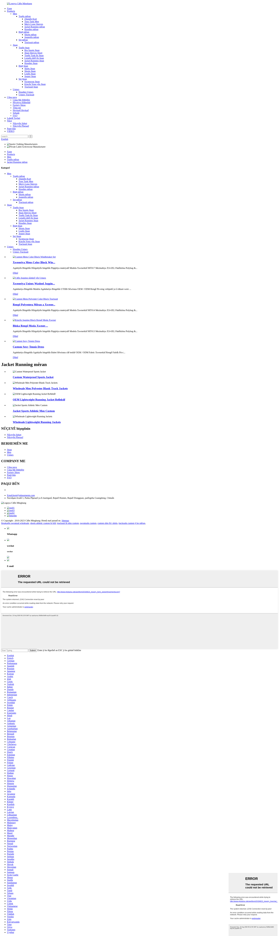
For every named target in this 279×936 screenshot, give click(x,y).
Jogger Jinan (30, 76)
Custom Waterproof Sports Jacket (33, 377)
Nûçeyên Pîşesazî (21, 126)
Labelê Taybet (13, 118)
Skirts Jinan (29, 68)
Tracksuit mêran (31, 42)
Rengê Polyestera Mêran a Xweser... (34, 304)
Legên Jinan (30, 74)
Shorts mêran (30, 34)
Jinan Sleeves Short (33, 53)
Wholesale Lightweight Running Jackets (37, 422)
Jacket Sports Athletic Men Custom (34, 410)
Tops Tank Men (31, 21)
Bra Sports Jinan (32, 50)
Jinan (15, 45)
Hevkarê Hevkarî (21, 110)
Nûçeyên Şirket (20, 123)
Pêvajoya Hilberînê (21, 102)
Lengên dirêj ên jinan (34, 58)
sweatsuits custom (88, 523)
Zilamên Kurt (30, 19)
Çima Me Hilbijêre (21, 100)
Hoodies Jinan (30, 63)
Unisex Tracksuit (26, 94)
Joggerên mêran (31, 37)
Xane (9, 8)
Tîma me (17, 107)
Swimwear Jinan (32, 81)
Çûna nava (12, 97)
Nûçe (9, 121)
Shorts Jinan (30, 71)
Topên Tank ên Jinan (34, 55)
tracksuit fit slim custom (68, 523)
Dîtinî (15, 273)
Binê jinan (23, 66)
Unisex (16, 89)
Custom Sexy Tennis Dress (28, 346)
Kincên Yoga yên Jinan (35, 84)
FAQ (15, 115)
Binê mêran (24, 32)
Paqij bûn (11, 128)
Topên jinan (24, 47)
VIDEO (10, 131)
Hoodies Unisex (26, 92)
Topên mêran (25, 16)
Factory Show (19, 105)
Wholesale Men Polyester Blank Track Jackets (40, 388)
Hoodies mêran (31, 29)
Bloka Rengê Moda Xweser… (30, 325)
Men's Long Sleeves (33, 24)
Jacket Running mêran (34, 27)
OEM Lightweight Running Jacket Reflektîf (39, 399)
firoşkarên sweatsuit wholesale (15, 523)
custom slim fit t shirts (107, 523)
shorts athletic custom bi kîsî (43, 523)
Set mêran (23, 40)
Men (15, 13)
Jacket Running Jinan (34, 60)
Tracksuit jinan (31, 87)
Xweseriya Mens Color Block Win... (34, 262)
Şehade (16, 113)
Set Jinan (23, 79)
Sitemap (65, 520)
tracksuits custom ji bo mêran (132, 523)
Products (11, 11)
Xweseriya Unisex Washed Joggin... (34, 283)
